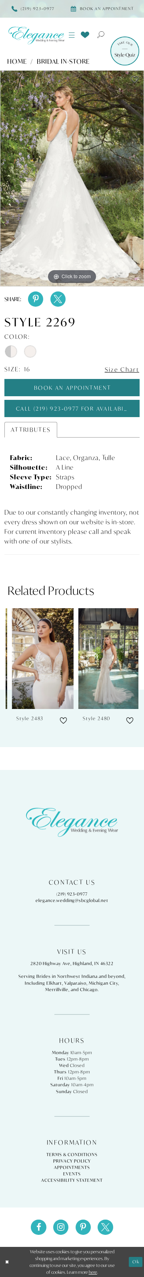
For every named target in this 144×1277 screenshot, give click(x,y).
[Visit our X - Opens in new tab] (105, 1227)
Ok (136, 1262)
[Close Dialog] (7, 1262)
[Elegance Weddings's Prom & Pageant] (36, 35)
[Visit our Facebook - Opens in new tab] (38, 1227)
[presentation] (39, 658)
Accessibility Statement (71, 1180)
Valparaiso (75, 983)
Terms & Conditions (71, 1154)
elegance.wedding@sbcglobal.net (72, 900)
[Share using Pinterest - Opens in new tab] (35, 299)
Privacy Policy (71, 1161)
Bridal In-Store (63, 61)
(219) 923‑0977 (72, 894)
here (93, 1272)
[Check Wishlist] (85, 34)
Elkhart (54, 983)
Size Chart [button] (122, 369)
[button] (72, 35)
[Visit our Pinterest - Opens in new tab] (83, 1227)
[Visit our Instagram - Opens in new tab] (60, 1227)
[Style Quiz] (124, 51)
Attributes (31, 430)
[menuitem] (72, 35)
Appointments (72, 1167)
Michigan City (103, 983)
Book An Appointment (72, 387)
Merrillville (56, 989)
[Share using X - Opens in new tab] (58, 299)
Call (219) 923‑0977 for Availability (76, 408)
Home (17, 61)
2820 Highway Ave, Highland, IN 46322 (72, 963)
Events (72, 1174)
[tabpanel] (72, 178)
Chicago (89, 989)
